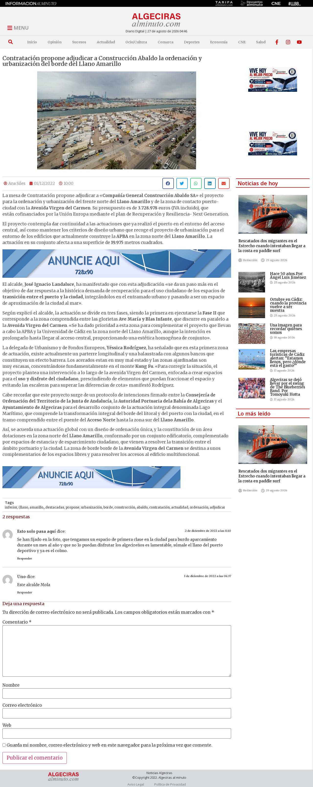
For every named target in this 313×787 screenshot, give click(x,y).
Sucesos (79, 42)
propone (72, 507)
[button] (10, 42)
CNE (242, 42)
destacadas (54, 507)
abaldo (142, 507)
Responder (24, 558)
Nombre (11, 685)
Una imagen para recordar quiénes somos (286, 329)
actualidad (179, 507)
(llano (23, 507)
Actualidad (106, 42)
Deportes (192, 42)
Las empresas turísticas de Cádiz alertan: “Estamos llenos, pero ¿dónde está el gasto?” (288, 358)
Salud (261, 42)
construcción (124, 507)
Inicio (32, 42)
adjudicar (217, 507)
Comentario (17, 622)
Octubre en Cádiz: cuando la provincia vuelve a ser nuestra (288, 305)
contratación (159, 507)
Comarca (165, 42)
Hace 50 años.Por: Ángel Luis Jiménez (288, 275)
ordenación (199, 507)
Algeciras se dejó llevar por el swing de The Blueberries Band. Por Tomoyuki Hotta (287, 387)
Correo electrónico (22, 705)
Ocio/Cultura (136, 42)
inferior (11, 507)
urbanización (91, 507)
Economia (218, 42)
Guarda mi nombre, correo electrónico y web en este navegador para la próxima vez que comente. (109, 745)
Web (6, 725)
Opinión (55, 42)
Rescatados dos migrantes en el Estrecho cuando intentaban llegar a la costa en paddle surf (271, 246)
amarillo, (37, 507)
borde (108, 507)
